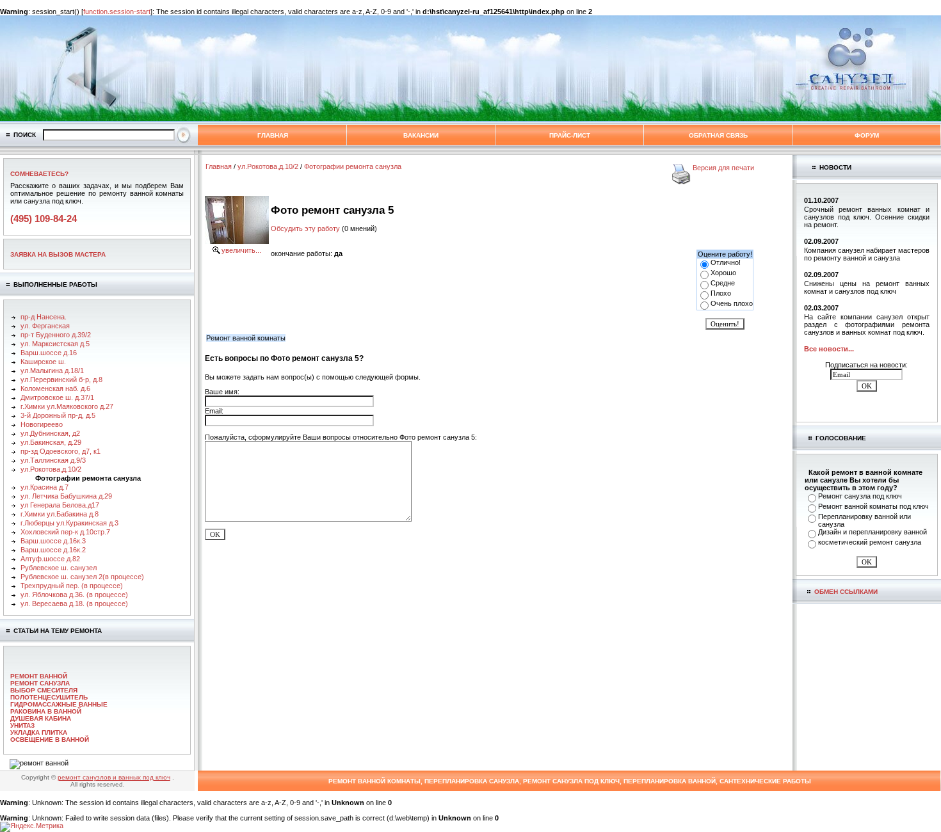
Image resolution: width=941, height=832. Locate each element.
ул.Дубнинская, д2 (50, 433)
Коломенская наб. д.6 (55, 388)
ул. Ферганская (45, 326)
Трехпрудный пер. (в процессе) (71, 585)
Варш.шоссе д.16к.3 (53, 541)
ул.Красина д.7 (44, 487)
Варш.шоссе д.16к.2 (53, 550)
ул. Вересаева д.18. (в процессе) (74, 603)
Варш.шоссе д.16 (48, 352)
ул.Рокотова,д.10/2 (50, 469)
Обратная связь (718, 135)
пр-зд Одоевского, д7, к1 (60, 451)
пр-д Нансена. (43, 317)
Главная (272, 135)
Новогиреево (41, 424)
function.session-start (116, 11)
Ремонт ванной (38, 676)
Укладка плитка (38, 732)
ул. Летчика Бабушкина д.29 (66, 496)
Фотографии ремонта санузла (352, 166)
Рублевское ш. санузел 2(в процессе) (82, 576)
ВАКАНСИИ (420, 135)
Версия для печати (723, 168)
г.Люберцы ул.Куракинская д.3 (69, 523)
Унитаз (22, 725)
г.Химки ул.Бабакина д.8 (59, 514)
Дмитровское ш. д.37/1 (57, 397)
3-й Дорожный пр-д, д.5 (57, 415)
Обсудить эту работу (305, 228)
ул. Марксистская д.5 (55, 344)
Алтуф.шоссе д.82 (50, 559)
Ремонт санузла (40, 683)
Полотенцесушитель (49, 697)
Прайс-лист (569, 135)
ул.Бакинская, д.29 (50, 442)
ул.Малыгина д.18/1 (52, 370)
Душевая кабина (40, 718)
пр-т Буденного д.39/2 (55, 335)
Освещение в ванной (49, 739)
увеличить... (241, 250)
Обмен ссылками (846, 591)
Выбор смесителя (43, 690)
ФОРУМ (867, 135)
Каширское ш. (43, 361)
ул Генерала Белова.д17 (59, 505)
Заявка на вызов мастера (58, 254)
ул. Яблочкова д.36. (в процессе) (74, 594)
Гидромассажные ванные (59, 704)
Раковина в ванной (45, 711)
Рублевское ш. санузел (58, 568)
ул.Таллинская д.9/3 (53, 460)
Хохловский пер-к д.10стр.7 (65, 532)
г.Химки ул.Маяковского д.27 (66, 406)
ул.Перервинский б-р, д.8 (61, 379)
